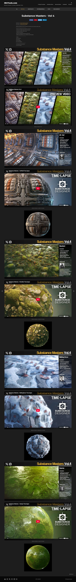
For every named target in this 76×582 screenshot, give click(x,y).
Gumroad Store (58, 4)
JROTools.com (10, 3)
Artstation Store (50, 4)
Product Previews (41, 4)
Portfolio (70, 4)
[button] (71, 574)
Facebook (65, 4)
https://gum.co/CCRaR (23, 24)
